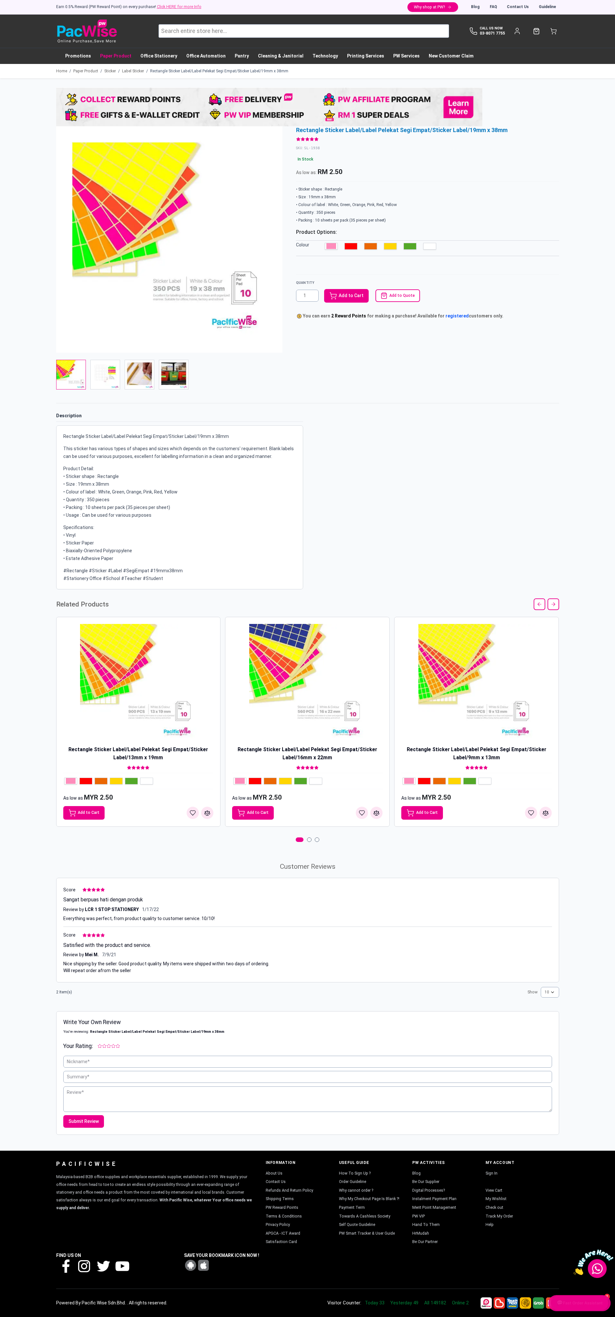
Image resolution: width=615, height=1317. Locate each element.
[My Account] (517, 31)
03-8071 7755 (492, 33)
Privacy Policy (278, 1224)
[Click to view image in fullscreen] (169, 239)
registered (457, 315)
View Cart (494, 1190)
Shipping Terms (280, 1199)
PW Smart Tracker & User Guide (367, 1233)
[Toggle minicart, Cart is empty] (553, 31)
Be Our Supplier (425, 1181)
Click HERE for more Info (179, 7)
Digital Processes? (428, 1190)
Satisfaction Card (281, 1241)
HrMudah (420, 1233)
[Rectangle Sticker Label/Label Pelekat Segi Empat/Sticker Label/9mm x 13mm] (476, 682)
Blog (475, 7)
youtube (121, 1266)
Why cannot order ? (356, 1190)
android (190, 1265)
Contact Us (518, 7)
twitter (103, 1266)
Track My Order (499, 1216)
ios (203, 1265)
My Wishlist (496, 1199)
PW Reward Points (282, 1207)
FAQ (493, 7)
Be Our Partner (425, 1241)
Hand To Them (426, 1224)
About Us (274, 1173)
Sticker (110, 71)
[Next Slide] (553, 604)
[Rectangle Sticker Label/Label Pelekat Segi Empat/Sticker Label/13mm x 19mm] (138, 682)
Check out (494, 1207)
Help (490, 1224)
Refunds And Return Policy (289, 1190)
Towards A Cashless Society (364, 1216)
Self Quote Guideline (357, 1224)
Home (61, 71)
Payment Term (352, 1207)
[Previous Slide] (539, 604)
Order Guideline (352, 1181)
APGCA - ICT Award (283, 1233)
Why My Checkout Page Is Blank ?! (369, 1199)
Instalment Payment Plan (434, 1199)
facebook (65, 1266)
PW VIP (418, 1216)
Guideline (547, 7)
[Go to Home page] (86, 31)
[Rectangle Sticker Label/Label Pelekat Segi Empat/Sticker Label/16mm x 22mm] (307, 682)
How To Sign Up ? (355, 1173)
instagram (84, 1266)
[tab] (300, 839)
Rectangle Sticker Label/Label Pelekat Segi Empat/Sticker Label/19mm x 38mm (219, 71)
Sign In (491, 1173)
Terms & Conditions (284, 1216)
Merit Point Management (434, 1207)
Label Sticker (133, 71)
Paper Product (85, 71)
